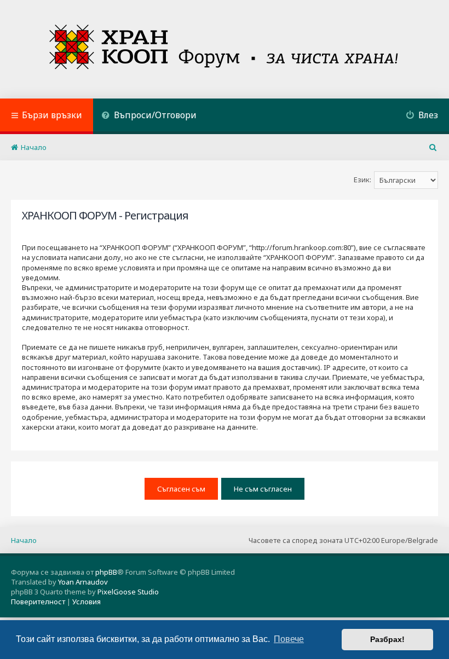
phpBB (106, 572)
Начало (24, 540)
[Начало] (225, 49)
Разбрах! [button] (387, 639)
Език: (362, 179)
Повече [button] (289, 639)
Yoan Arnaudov (83, 582)
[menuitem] (149, 116)
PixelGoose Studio (128, 592)
